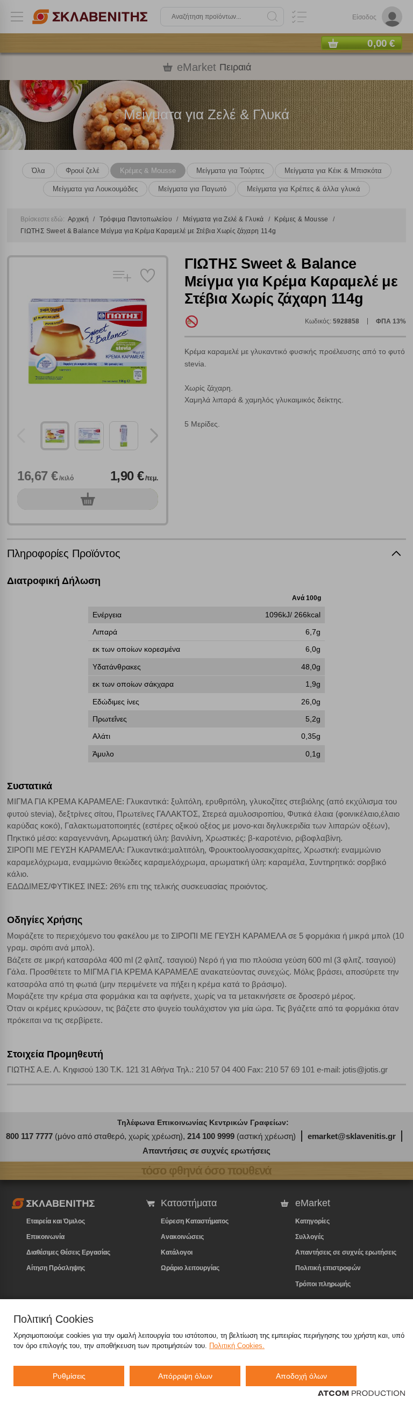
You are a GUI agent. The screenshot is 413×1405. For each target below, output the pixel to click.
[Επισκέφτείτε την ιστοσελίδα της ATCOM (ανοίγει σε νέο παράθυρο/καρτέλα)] (361, 1393)
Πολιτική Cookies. (237, 1346)
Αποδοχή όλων (301, 1376)
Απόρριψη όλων (185, 1376)
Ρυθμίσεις (69, 1376)
